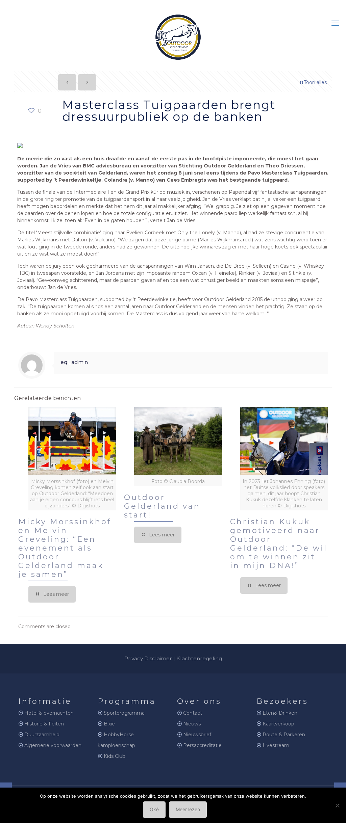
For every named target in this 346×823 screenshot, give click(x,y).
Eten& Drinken (280, 713)
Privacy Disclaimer (148, 658)
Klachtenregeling (199, 658)
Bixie (109, 724)
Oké (154, 809)
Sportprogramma (124, 713)
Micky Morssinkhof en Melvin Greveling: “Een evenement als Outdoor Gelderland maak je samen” (64, 548)
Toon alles (315, 82)
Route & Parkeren (284, 735)
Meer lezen (188, 809)
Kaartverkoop (278, 724)
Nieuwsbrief (197, 735)
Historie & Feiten (44, 724)
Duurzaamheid (41, 735)
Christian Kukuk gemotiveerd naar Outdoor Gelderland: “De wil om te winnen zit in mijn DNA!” (278, 543)
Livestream (276, 745)
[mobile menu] (335, 23)
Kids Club (114, 756)
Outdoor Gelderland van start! (162, 506)
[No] (337, 805)
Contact (192, 713)
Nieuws (192, 724)
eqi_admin (74, 362)
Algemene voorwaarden (52, 745)
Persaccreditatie (202, 745)
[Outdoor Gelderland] (173, 34)
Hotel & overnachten (49, 713)
